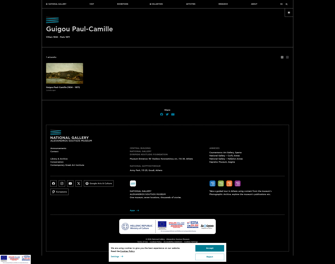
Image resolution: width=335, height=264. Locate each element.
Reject (209, 256)
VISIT (92, 4)
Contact (54, 151)
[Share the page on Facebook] (162, 114)
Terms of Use (142, 242)
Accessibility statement (173, 242)
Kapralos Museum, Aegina (222, 162)
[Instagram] (63, 184)
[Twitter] (80, 184)
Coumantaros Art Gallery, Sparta (225, 152)
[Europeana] (60, 193)
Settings (115, 256)
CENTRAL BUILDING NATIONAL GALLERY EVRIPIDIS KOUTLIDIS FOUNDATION (149, 151)
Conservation (56, 162)
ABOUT (254, 4)
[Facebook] (54, 184)
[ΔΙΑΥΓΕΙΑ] (207, 226)
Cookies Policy (155, 242)
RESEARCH (223, 4)
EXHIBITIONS (122, 4)
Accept (209, 248)
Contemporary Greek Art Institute (67, 165)
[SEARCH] (286, 4)
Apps (132, 210)
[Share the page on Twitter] (167, 114)
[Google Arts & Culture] (100, 184)
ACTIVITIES (190, 4)
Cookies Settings (191, 242)
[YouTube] (71, 184)
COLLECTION (157, 4)
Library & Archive (59, 159)
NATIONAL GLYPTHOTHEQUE (145, 166)
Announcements (58, 148)
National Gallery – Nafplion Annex (226, 159)
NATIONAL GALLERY (57, 4)
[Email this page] (173, 114)
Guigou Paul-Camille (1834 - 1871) (63, 87)
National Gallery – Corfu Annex (224, 155)
